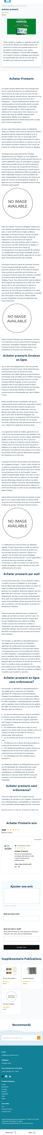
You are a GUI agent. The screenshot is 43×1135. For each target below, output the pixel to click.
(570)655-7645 (6, 1063)
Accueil (4, 6)
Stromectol (5, 1087)
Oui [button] (15, 866)
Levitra (4, 1084)
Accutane (4, 1089)
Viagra (4, 1098)
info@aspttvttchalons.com (10, 1055)
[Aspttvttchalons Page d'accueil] (8, 1)
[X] (2, 1076)
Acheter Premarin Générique (28, 966)
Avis (3, 1107)
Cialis (3, 1096)
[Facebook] (6, 1076)
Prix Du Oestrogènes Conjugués (9, 966)
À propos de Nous (7, 1109)
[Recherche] (39, 1038)
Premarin (11, 6)
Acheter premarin (20, 6)
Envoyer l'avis (21, 947)
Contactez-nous (6, 1111)
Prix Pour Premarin (8, 991)
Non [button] (19, 866)
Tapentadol (5, 1094)
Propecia (4, 1091)
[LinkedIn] (10, 1076)
